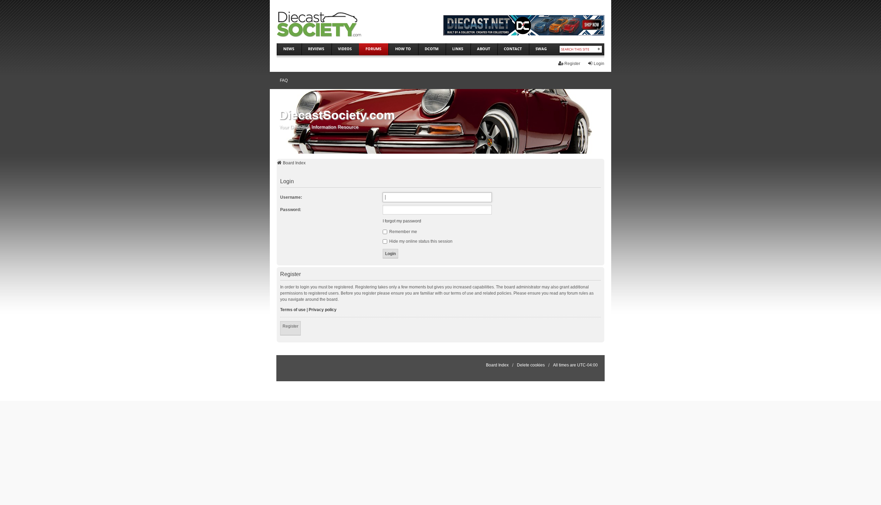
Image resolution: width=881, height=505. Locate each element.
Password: (290, 209)
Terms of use (293, 309)
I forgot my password (402, 221)
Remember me (402, 231)
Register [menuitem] (572, 63)
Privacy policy (323, 309)
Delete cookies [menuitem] (531, 365)
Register (290, 326)
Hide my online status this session (420, 241)
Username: (291, 197)
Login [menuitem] (599, 63)
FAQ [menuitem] (284, 80)
